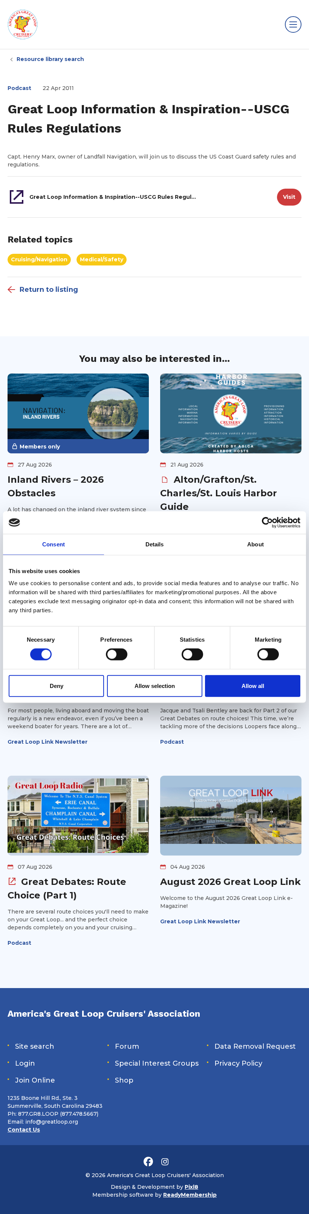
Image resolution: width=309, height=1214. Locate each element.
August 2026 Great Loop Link (230, 881)
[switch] (116, 654)
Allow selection (155, 685)
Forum (127, 1046)
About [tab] (255, 544)
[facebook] (148, 1162)
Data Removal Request (255, 1046)
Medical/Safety (101, 259)
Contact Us (24, 1129)
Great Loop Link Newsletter (47, 741)
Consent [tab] (53, 544)
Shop (124, 1080)
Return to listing (49, 289)
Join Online (35, 1080)
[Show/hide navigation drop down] (293, 24)
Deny (56, 685)
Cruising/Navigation (39, 259)
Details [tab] (154, 544)
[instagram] (164, 1162)
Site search (34, 1046)
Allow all (253, 685)
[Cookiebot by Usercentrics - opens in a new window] (267, 522)
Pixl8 (191, 1186)
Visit (289, 197)
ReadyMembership (190, 1194)
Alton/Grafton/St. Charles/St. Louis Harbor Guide (218, 493)
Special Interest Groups (157, 1063)
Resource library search (50, 59)
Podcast (19, 88)
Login (25, 1063)
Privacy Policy (238, 1063)
